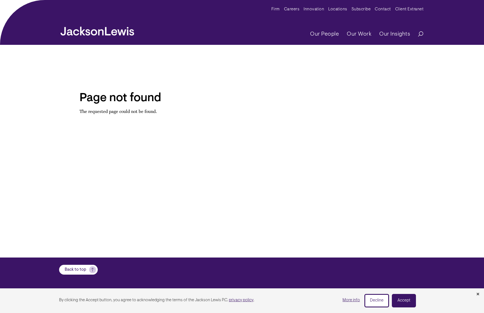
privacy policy (241, 300)
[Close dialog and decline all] (478, 294)
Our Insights (394, 34)
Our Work (359, 34)
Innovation (314, 9)
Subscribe (361, 9)
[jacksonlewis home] (97, 30)
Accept (403, 300)
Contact (383, 9)
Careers (292, 9)
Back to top (75, 270)
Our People (324, 34)
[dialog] (242, 300)
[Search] (418, 34)
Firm (275, 9)
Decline (376, 300)
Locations (337, 9)
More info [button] (351, 300)
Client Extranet (409, 9)
